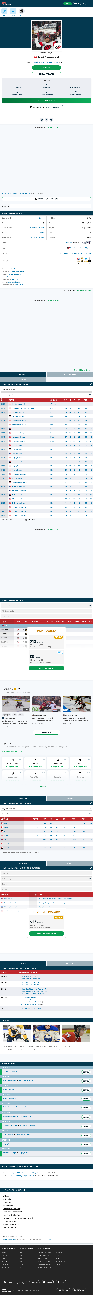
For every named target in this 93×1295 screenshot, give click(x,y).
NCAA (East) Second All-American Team (35, 989)
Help (57, 1258)
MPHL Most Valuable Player (30, 979)
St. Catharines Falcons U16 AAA (23, 408)
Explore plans (46, 668)
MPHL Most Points (27, 976)
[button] (46, 67)
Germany (5, 1265)
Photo (58, 1265)
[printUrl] (51, 120)
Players (23, 863)
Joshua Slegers (14, 282)
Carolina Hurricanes (42, 62)
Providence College (18, 429)
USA (3, 1258)
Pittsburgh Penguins (19, 474)
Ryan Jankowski (13, 277)
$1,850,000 (68, 242)
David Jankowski (16, 274)
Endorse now (12, 767)
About (58, 1255)
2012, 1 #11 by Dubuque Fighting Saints (26, 1173)
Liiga (21, 1265)
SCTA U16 (53, 408)
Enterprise (59, 1274)
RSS (57, 1271)
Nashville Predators (18, 486)
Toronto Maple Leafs (44, 1268)
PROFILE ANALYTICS (53, 107)
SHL (21, 1258)
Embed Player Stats (82, 370)
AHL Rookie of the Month (30, 1004)
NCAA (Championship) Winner (31, 985)
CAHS (51, 412)
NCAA (52, 429)
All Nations (5, 1268)
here (49, 1239)
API (57, 1268)
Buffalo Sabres (17, 478)
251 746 (36, 107)
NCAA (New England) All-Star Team (33, 993)
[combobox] (11, 206)
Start (4, 193)
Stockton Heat (17, 445)
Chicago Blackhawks (44, 1252)
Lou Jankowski (18, 271)
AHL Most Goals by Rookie (30, 1002)
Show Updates (46, 74)
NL (21, 1268)
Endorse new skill (10, 751)
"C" (26, 420)
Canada (41, 232)
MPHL (52, 416)
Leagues (23, 798)
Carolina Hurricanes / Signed (80, 248)
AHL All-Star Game (27, 1000)
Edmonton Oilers (43, 1258)
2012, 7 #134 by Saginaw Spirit (22, 1175)
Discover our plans (47, 100)
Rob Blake (19, 285)
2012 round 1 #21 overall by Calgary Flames (75, 253)
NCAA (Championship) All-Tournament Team (37, 983)
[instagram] (42, 120)
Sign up (67, 3)
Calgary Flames (17, 449)
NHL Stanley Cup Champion (31, 1008)
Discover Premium (46, 933)
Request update (84, 290)
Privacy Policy (60, 1262)
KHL (21, 1255)
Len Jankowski (14, 269)
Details (86, 1072)
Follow (46, 68)
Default (23, 374)
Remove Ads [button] (53, 128)
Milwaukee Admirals (19, 491)
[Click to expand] (91, 868)
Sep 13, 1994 (40, 218)
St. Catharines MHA (37, 237)
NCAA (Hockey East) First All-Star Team (34, 991)
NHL (56, 62)
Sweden (4, 1252)
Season (23, 963)
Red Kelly (15, 279)
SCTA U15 (53, 404)
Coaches (23, 379)
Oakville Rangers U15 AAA (21, 404)
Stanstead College (18, 412)
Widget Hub (60, 1252)
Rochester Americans (19, 482)
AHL (51, 445)
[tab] (23, 374)
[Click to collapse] (91, 384)
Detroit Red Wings (44, 1255)
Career (58, 1277)
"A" (26, 441)
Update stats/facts (48, 199)
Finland (4, 1262)
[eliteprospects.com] (6, 3)
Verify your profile (9, 1239)
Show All (46, 732)
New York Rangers (44, 1262)
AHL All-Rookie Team (28, 997)
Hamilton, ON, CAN (37, 228)
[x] (46, 120)
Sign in (76, 3)
